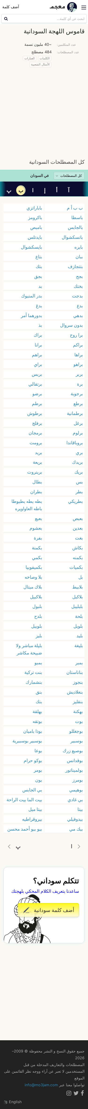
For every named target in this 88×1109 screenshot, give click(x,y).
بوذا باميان (32, 731)
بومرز (78, 780)
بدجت (77, 296)
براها (78, 354)
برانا (38, 345)
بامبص (36, 227)
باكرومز (35, 217)
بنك (39, 701)
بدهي (78, 315)
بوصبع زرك (73, 750)
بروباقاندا (74, 442)
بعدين (78, 528)
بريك (78, 472)
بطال (37, 482)
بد (40, 286)
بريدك (77, 462)
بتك (39, 266)
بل (80, 577)
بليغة (78, 645)
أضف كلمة (10, 6)
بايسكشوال (31, 247)
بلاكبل (77, 597)
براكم (78, 345)
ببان (79, 256)
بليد (80, 635)
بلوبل (78, 626)
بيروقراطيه (32, 819)
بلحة (79, 616)
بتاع (38, 256)
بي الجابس (32, 790)
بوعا (38, 750)
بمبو (38, 662)
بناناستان (74, 672)
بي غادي (75, 799)
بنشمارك (34, 682)
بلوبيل (36, 626)
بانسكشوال (72, 237)
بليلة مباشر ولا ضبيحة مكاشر (29, 649)
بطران (36, 491)
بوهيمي (76, 790)
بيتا (80, 809)
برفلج (37, 423)
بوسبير (76, 741)
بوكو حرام (33, 760)
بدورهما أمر (31, 315)
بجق (38, 276)
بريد (38, 452)
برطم (37, 403)
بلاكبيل (36, 597)
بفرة (38, 538)
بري (79, 452)
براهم (37, 354)
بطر (79, 491)
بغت (79, 538)
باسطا (77, 217)
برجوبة (77, 393)
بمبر (79, 662)
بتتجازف (75, 266)
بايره (78, 247)
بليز (39, 635)
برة (80, 384)
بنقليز (78, 701)
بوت (79, 721)
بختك (78, 286)
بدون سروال (71, 325)
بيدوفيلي (75, 819)
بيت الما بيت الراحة (24, 799)
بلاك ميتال (32, 587)
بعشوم (36, 528)
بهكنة (78, 711)
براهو (78, 364)
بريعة (37, 462)
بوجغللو (76, 731)
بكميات (76, 567)
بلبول (37, 606)
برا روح (76, 335)
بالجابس (75, 227)
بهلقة (37, 711)
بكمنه (78, 557)
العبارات (29, 58)
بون (38, 780)
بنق (39, 692)
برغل (78, 423)
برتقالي (35, 384)
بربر (79, 374)
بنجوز (78, 682)
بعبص (78, 518)
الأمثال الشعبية (40, 64)
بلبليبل (77, 606)
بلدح (38, 616)
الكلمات (45, 58)
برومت (36, 442)
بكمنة (37, 548)
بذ (40, 325)
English (15, 1101)
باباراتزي (34, 208)
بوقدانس (75, 760)
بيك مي (76, 829)
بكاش (77, 548)
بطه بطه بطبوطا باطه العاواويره (26, 504)
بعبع (38, 518)
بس (79, 482)
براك (38, 335)
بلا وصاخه (33, 577)
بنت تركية (33, 672)
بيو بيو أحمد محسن (24, 829)
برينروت (34, 472)
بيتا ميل (35, 809)
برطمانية (75, 413)
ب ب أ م (75, 208)
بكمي (37, 557)
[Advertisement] (44, 112)
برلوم (78, 433)
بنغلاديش (75, 692)
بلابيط (77, 587)
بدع (80, 305)
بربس (37, 374)
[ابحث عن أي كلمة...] (5, 18)
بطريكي (75, 501)
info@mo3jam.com (41, 1084)
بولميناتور (74, 770)
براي (38, 364)
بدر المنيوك (31, 296)
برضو (37, 393)
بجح (79, 276)
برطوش (34, 413)
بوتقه (37, 721)
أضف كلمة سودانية (53, 910)
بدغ (39, 305)
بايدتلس (35, 237)
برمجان (35, 433)
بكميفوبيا (34, 567)
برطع (78, 403)
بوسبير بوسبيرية (27, 741)
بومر (38, 770)
